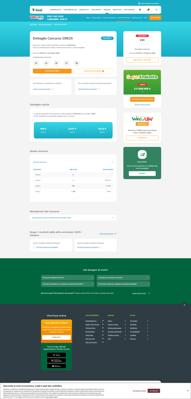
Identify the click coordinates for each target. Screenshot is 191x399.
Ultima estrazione (109, 18)
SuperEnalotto (55, 10)
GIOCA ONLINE (155, 17)
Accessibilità (135, 332)
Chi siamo (133, 321)
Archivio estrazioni (123, 18)
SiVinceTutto (84, 10)
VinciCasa (107, 10)
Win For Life (117, 10)
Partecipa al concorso (142, 60)
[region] (95, 391)
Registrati (57, 337)
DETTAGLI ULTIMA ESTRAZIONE (142, 99)
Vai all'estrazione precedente (47, 247)
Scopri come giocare (142, 104)
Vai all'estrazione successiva (88, 247)
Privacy (133, 339)
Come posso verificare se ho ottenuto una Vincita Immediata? (63, 284)
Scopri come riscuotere (41, 89)
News (88, 18)
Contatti (133, 324)
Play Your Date (129, 10)
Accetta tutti (154, 390)
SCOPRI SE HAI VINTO (52, 71)
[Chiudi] (188, 391)
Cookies (133, 335)
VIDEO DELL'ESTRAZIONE (94, 71)
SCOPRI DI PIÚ (142, 138)
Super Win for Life (70, 10)
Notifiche (133, 328)
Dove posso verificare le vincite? (53, 277)
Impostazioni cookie (139, 390)
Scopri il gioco (97, 18)
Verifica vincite (137, 18)
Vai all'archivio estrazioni (87, 89)
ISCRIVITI (142, 173)
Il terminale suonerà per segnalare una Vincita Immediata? (117, 284)
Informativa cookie (51, 397)
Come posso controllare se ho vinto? (110, 277)
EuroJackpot (96, 10)
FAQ (145, 18)
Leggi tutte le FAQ (139, 293)
